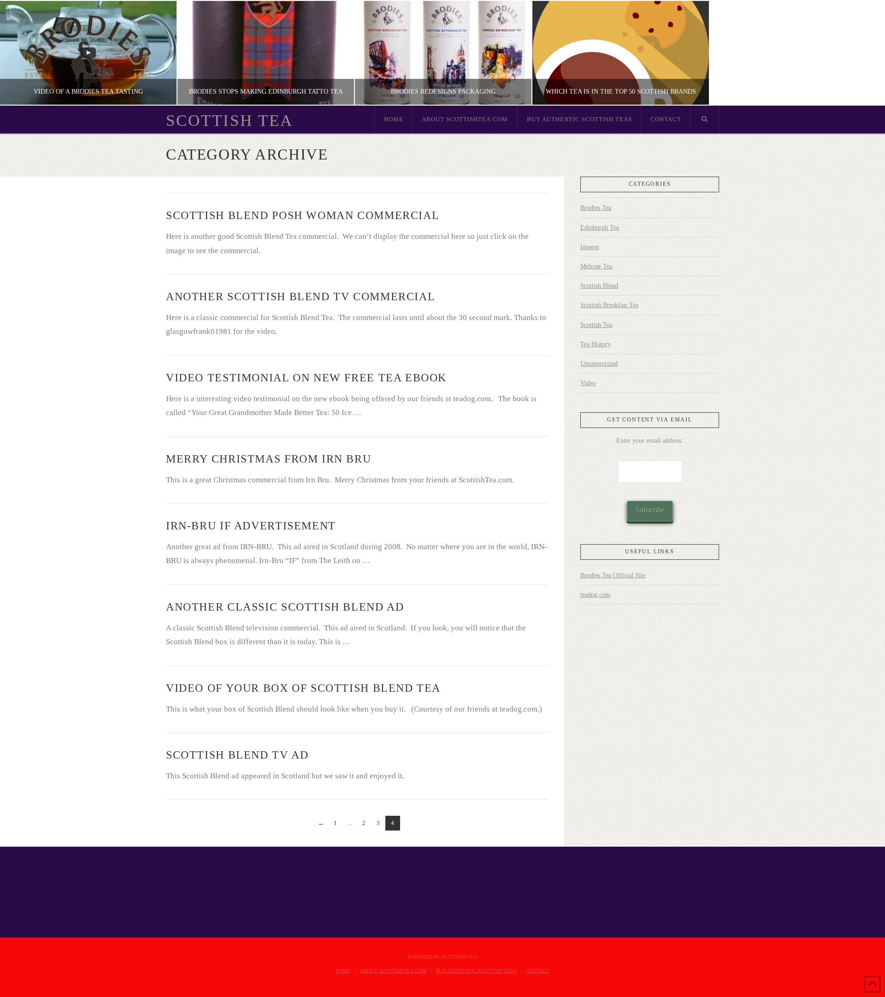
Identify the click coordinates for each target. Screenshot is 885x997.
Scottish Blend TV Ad (237, 755)
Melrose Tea (596, 266)
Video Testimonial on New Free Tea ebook (306, 378)
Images (589, 246)
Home (343, 970)
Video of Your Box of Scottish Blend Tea (303, 688)
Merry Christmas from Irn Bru (268, 459)
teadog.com (595, 594)
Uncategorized (599, 363)
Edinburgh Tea (599, 227)
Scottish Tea (229, 121)
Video (588, 383)
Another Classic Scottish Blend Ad (285, 607)
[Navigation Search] (704, 119)
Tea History (595, 344)
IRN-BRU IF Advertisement (251, 526)
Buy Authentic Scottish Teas (476, 970)
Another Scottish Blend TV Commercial (300, 297)
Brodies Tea (595, 207)
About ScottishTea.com (393, 970)
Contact (537, 970)
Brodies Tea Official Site (612, 575)
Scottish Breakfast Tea (609, 305)
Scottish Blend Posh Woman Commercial (302, 215)
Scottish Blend (599, 285)
